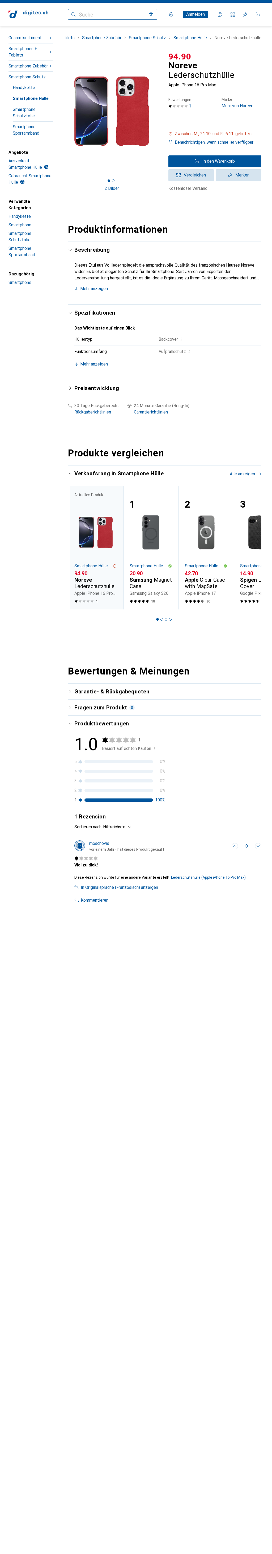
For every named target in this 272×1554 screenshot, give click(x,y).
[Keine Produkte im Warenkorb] (258, 14)
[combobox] (116, 827)
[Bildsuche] (150, 14)
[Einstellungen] (171, 14)
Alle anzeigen (242, 473)
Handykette (24, 87)
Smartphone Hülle (31, 98)
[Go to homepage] (28, 14)
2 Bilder (112, 188)
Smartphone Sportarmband (26, 130)
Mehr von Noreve (237, 102)
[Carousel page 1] (157, 619)
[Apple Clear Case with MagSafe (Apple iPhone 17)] (206, 547)
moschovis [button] (99, 843)
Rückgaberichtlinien (92, 412)
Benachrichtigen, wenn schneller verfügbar (214, 142)
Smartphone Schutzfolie (24, 112)
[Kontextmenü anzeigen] (223, 846)
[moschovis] (119, 846)
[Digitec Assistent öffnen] (220, 14)
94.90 (179, 56)
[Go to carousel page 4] (170, 619)
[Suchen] (73, 14)
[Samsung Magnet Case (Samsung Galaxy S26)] (150, 547)
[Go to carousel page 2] (161, 619)
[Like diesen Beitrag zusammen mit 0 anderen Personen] (235, 846)
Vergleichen (195, 175)
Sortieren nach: (88, 826)
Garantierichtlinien (151, 412)
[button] (214, 134)
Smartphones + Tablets (22, 52)
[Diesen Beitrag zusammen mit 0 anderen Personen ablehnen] (258, 846)
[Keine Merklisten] (245, 14)
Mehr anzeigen (94, 288)
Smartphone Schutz (27, 76)
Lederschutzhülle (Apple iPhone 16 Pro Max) (208, 877)
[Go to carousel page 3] (166, 619)
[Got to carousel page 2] (113, 180)
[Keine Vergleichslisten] (232, 14)
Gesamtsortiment (25, 37)
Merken (242, 175)
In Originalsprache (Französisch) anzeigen (119, 887)
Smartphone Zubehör (28, 66)
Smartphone (19, 224)
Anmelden (195, 14)
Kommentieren (94, 900)
